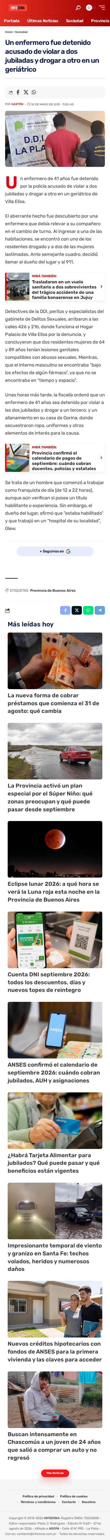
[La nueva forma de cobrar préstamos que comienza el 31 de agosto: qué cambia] (55, 661)
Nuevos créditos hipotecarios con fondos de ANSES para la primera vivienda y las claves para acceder (55, 1351)
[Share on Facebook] (17, 92)
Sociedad (21, 32)
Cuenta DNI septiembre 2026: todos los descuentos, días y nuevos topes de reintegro (49, 982)
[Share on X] (25, 92)
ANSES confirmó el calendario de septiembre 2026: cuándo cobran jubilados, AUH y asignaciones (54, 1072)
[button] (78, 7)
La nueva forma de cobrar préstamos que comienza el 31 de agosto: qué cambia (53, 703)
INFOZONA (52, 1518)
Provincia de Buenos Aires (53, 590)
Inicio (9, 32)
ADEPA (54, 1528)
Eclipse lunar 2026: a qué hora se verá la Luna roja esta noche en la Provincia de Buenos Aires (54, 891)
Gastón (17, 104)
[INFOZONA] (18, 8)
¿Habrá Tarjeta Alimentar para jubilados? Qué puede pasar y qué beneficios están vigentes (54, 1163)
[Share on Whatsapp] (33, 92)
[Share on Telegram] (100, 610)
